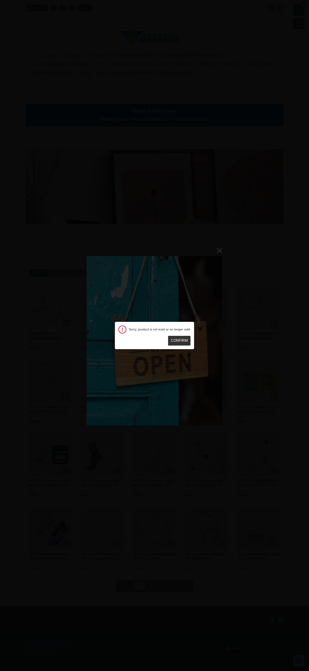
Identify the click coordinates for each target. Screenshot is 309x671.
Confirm (179, 340)
